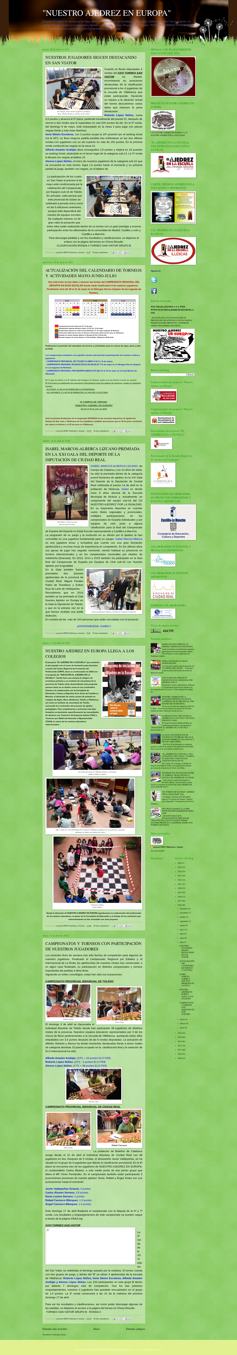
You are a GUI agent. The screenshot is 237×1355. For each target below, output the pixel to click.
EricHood (136, 1349)
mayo (182, 938)
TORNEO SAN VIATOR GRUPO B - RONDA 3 (73, 1311)
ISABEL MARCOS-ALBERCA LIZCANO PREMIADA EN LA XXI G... (186, 980)
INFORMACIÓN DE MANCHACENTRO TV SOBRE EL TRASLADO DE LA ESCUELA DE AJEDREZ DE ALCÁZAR (178, 775)
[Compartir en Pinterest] (128, 252)
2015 (180, 1033)
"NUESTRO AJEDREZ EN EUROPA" (107, 12)
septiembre (184, 921)
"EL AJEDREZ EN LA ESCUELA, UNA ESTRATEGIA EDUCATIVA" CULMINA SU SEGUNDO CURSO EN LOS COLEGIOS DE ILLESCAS (178, 757)
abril (182, 942)
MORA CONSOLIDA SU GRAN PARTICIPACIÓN (174, 662)
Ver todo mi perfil (157, 850)
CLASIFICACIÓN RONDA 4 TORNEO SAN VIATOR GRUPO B (94, 245)
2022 (180, 879)
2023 (180, 875)
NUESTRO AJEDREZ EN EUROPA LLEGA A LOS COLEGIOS (186, 994)
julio (182, 929)
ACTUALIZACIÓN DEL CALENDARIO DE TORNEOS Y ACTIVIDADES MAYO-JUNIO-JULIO (93, 272)
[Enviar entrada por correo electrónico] (113, 252)
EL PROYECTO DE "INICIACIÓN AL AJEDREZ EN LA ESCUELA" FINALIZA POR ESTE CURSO (178, 718)
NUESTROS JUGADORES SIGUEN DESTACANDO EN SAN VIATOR (186, 951)
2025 (180, 867)
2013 (180, 1041)
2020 (180, 888)
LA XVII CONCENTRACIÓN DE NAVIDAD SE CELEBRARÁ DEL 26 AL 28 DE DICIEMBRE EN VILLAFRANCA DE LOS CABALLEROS (178, 738)
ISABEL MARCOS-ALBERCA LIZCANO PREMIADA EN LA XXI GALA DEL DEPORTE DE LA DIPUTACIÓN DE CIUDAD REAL (92, 454)
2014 (180, 1037)
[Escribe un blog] (120, 252)
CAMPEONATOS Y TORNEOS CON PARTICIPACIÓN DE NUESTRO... (186, 1008)
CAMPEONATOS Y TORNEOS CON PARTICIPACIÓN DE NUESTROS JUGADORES (93, 946)
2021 (180, 884)
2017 (180, 900)
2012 (180, 1045)
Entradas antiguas (135, 1328)
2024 (180, 871)
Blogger (159, 1349)
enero (182, 1027)
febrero (183, 1023)
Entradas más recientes (55, 1328)
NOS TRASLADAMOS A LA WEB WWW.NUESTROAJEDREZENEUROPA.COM (172, 309)
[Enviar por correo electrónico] (117, 252)
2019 (180, 892)
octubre (183, 917)
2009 (180, 1058)
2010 (180, 1054)
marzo (182, 1019)
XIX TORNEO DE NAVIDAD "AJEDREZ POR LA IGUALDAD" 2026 (178, 793)
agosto (182, 925)
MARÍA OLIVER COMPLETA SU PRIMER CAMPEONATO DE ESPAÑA (177, 645)
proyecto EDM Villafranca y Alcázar (168, 847)
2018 (180, 896)
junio (182, 933)
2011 (180, 1049)
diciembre (184, 908)
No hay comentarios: (101, 252)
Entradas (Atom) (59, 1334)
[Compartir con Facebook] (125, 252)
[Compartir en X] (123, 252)
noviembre (184, 912)
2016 (180, 905)
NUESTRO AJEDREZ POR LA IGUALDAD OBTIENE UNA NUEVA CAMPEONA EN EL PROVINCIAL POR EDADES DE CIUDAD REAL (178, 700)
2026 (180, 863)
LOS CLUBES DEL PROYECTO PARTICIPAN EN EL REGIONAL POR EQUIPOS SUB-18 (177, 680)
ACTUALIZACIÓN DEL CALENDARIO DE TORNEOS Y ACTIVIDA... (186, 965)
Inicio (97, 1328)
